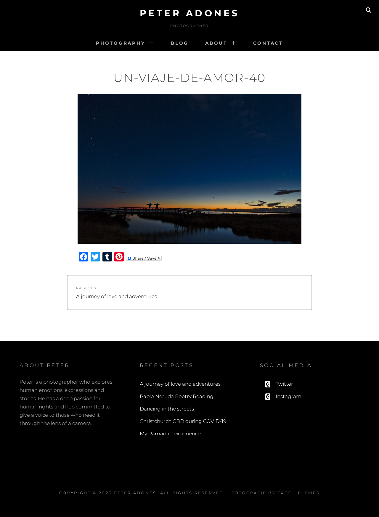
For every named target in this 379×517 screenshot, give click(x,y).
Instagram (288, 396)
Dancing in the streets (167, 409)
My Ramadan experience (170, 434)
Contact (268, 43)
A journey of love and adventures (180, 384)
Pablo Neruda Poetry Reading (176, 396)
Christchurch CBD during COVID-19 (183, 421)
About (216, 43)
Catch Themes (298, 492)
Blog (180, 43)
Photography (120, 43)
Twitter (284, 384)
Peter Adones (190, 13)
